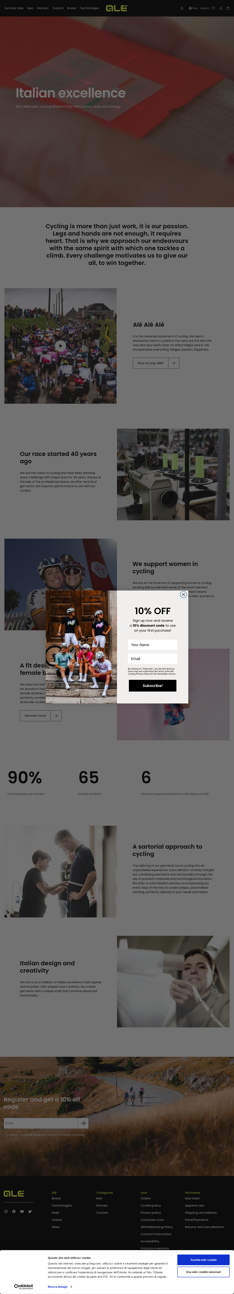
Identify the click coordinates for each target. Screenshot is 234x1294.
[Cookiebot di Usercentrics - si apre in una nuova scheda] (24, 1287)
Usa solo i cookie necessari (203, 1271)
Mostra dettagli (57, 1286)
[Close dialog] (183, 594)
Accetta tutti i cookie (203, 1259)
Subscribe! (153, 685)
